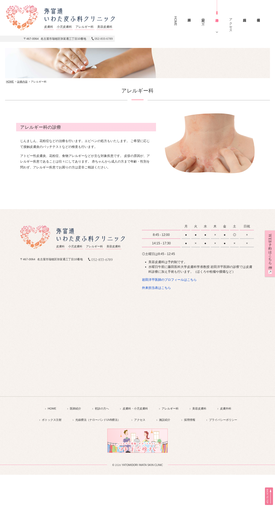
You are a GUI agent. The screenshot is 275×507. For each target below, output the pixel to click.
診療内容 (217, 16)
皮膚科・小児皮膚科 (135, 408)
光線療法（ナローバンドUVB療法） (97, 419)
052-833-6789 (104, 38)
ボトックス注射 (52, 419)
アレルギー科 (170, 408)
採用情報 (258, 16)
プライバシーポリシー (223, 419)
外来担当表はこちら (156, 287)
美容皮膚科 (199, 408)
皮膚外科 (225, 408)
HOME (175, 21)
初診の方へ (203, 19)
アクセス (231, 23)
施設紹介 (244, 16)
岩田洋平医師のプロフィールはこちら (169, 279)
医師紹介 (189, 16)
